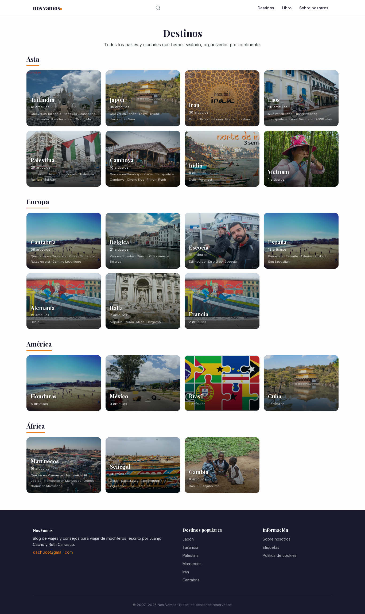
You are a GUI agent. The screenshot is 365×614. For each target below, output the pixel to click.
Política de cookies (280, 555)
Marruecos (192, 563)
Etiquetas (271, 547)
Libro (287, 8)
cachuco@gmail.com (53, 552)
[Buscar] (158, 8)
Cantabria (191, 580)
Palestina (191, 555)
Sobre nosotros (313, 8)
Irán (186, 572)
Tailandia (190, 547)
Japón (188, 539)
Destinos (266, 8)
